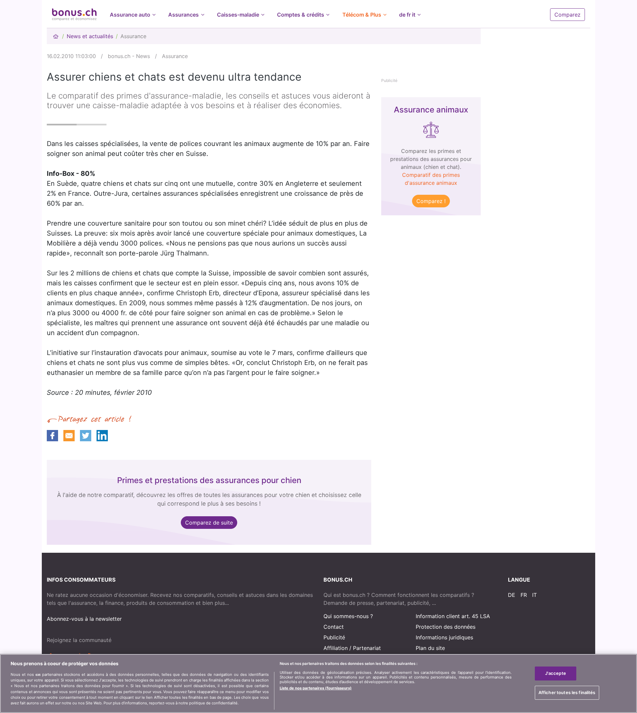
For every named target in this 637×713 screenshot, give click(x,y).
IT (534, 595)
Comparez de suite (209, 522)
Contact (333, 626)
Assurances (183, 14)
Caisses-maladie (238, 14)
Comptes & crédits (300, 14)
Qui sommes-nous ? (348, 616)
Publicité (334, 637)
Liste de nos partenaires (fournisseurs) (316, 688)
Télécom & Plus (361, 14)
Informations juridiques (444, 637)
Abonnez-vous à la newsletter (84, 618)
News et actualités (90, 36)
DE (511, 595)
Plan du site (430, 648)
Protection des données (445, 626)
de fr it (407, 14)
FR (524, 595)
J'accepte (555, 673)
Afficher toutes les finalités (567, 692)
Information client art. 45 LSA (453, 616)
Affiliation (335, 648)
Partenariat (367, 648)
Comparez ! (431, 201)
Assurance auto (130, 14)
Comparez (567, 14)
